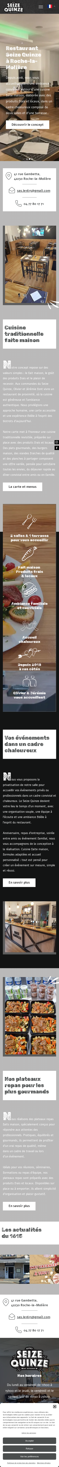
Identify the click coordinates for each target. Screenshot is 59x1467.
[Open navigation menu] (41, 7)
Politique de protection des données (21, 1463)
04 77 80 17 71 (34, 204)
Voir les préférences (29, 1456)
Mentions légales (44, 1463)
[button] (54, 1406)
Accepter (29, 1441)
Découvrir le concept (28, 125)
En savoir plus (19, 882)
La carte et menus (23, 487)
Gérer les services (29, 1433)
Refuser (29, 1448)
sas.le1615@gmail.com (33, 191)
